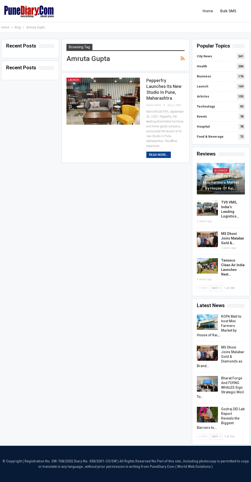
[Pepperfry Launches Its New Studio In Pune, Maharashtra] (103, 101)
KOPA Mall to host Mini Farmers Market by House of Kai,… (221, 182)
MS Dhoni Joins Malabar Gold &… (232, 238)
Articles (203, 96)
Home (208, 11)
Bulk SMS (228, 11)
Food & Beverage (210, 136)
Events (202, 116)
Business (204, 76)
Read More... (158, 155)
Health (202, 66)
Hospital (203, 126)
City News (204, 56)
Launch (73, 80)
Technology (206, 106)
